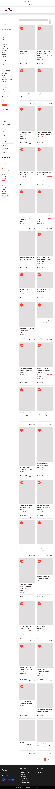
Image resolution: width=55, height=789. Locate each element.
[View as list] (50, 22)
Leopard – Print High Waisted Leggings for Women (43, 507)
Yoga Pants (5, 148)
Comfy (4, 138)
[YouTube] (40, 772)
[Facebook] (42, 772)
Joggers (5, 135)
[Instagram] (38, 772)
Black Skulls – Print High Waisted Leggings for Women (27, 330)
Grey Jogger (40, 94)
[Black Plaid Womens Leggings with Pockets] (27, 730)
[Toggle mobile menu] (52, 9)
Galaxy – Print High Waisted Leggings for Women (43, 415)
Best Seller (5, 128)
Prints (4, 131)
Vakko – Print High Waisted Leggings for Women (43, 671)
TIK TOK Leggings (7, 124)
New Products (6, 141)
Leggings (5, 152)
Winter (4, 145)
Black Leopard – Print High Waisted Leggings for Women (44, 259)
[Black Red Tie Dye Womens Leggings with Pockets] (45, 731)
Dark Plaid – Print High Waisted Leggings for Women (26, 370)
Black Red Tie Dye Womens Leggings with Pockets (44, 746)
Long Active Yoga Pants (26, 132)
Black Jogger (23, 51)
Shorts (4, 121)
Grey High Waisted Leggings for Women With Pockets (43, 465)
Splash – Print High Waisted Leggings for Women (26, 669)
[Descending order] (34, 20)
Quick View (32, 64)
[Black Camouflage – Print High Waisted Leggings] (27, 243)
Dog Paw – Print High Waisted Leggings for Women (43, 370)
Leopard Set (23, 546)
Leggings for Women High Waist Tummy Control (26, 507)
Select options (24, 63)
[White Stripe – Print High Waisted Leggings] (45, 696)
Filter (4, 105)
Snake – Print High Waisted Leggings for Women (43, 628)
